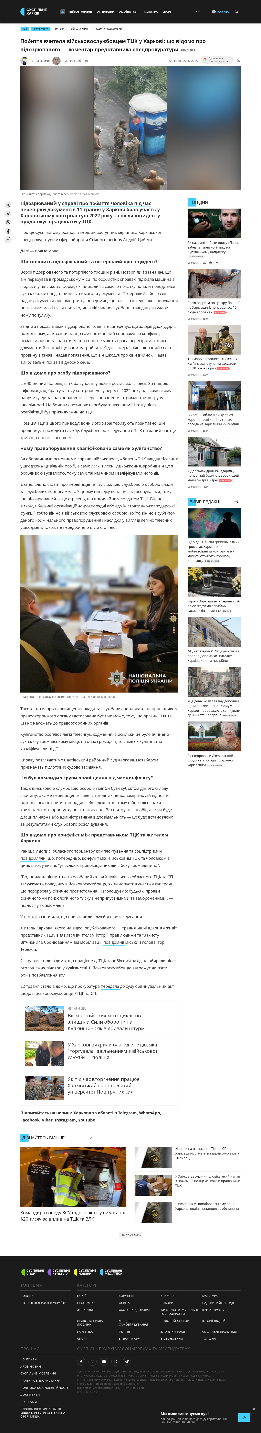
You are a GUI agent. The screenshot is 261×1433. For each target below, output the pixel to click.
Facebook (30, 1120)
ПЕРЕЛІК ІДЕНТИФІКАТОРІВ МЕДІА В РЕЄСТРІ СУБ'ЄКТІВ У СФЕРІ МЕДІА (42, 1412)
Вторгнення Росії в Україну (43, 1303)
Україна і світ (129, 11)
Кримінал (168, 1296)
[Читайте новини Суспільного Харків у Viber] (115, 1362)
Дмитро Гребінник (75, 61)
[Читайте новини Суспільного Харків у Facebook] (81, 1362)
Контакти (28, 1359)
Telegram (127, 1113)
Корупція (126, 1296)
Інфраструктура (215, 1310)
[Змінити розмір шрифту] (239, 61)
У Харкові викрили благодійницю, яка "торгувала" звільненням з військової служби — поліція (112, 1051)
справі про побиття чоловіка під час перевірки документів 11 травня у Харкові (85, 206)
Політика (85, 1332)
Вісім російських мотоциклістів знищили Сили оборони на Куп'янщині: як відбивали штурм (106, 1021)
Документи (30, 1395)
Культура (151, 11)
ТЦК (25, 28)
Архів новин (30, 1366)
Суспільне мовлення (38, 1373)
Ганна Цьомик (40, 61)
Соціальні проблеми (220, 1332)
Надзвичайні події (218, 1303)
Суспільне (132, 1383)
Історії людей (214, 1321)
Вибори (166, 1303)
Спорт (167, 11)
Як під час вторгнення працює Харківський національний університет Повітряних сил (103, 1085)
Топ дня (59, 28)
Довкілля (85, 1310)
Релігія (124, 1332)
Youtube (86, 1120)
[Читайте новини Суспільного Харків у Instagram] (92, 1362)
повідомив (114, 942)
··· (198, 11)
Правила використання (40, 1380)
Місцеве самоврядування (133, 1323)
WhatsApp (149, 1113)
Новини (27, 1296)
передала (110, 986)
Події (81, 1296)
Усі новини (105, 11)
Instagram (65, 1120)
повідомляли (33, 858)
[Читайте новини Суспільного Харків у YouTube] (104, 1362)
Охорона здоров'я (134, 1310)
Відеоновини (171, 1338)
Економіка (86, 1303)
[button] (8, 205)
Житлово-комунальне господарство (179, 1312)
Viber (47, 1120)
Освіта (124, 1303)
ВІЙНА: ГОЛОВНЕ (80, 11)
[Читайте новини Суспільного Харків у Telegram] (127, 1362)
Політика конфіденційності (44, 1388)
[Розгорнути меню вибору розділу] (62, 11)
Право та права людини (109, 28)
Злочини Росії (172, 1332)
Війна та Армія (79, 28)
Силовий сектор (174, 1321)
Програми (28, 1402)
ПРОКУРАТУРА (40, 28)
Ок (244, 1417)
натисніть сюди (134, 1388)
